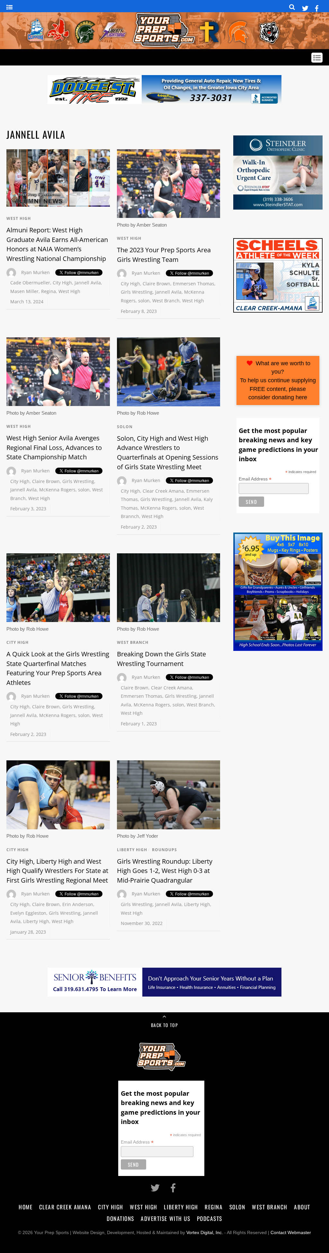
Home (25, 1207)
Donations (120, 1218)
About (302, 1207)
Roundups (164, 849)
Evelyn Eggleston (28, 913)
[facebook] (316, 7)
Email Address (255, 479)
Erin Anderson (77, 904)
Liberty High (36, 921)
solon (144, 301)
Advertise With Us (165, 1218)
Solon (125, 426)
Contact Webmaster (291, 1232)
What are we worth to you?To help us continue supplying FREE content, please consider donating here (278, 380)
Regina (48, 291)
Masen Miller (24, 291)
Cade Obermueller (30, 283)
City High (62, 283)
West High (18, 218)
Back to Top (164, 1025)
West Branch (166, 301)
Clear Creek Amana (163, 491)
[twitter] (305, 7)
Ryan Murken (35, 272)
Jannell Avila (88, 283)
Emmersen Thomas (193, 284)
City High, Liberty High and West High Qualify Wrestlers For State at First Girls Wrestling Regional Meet (57, 871)
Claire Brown (156, 284)
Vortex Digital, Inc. (204, 1232)
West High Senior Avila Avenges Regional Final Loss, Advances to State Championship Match (54, 447)
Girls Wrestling (137, 292)
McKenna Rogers (57, 490)
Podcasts (209, 1218)
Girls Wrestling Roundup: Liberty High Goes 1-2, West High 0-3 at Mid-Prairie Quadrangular (164, 871)
